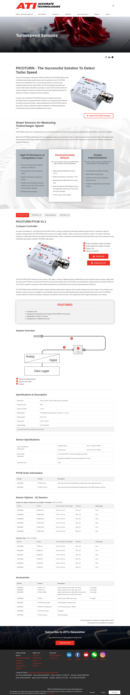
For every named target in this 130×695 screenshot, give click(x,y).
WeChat (94, 659)
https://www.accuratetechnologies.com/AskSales (43, 672)
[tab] (22, 215)
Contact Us (19, 663)
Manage (92, 692)
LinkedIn (69, 659)
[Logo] (38, 6)
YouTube (86, 659)
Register (18, 668)
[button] (112, 6)
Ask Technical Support (23, 658)
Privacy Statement (55, 655)
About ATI (36, 655)
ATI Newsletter (37, 658)
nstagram (103, 659)
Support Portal (20, 666)
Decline (103, 692)
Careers (35, 660)
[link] (106, 57)
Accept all (114, 692)
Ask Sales (19, 660)
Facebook (77, 659)
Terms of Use (54, 658)
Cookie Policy (50, 693)
